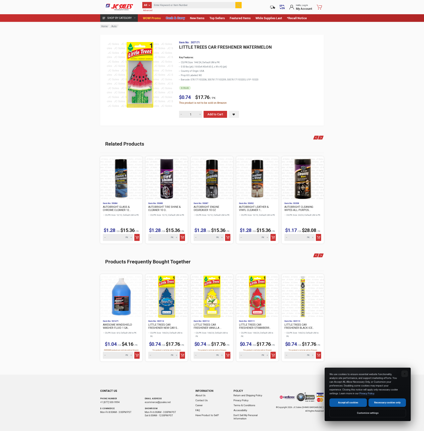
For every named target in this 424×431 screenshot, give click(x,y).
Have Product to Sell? (207, 415)
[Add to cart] (137, 237)
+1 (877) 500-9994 (110, 402)
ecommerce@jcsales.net (158, 402)
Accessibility (240, 410)
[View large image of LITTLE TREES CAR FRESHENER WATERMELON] (140, 74)
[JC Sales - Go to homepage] (119, 7)
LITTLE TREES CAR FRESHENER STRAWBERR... (255, 326)
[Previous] (316, 137)
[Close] (404, 373)
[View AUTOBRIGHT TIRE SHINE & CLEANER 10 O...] (167, 177)
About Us (200, 395)
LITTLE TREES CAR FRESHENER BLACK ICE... (299, 326)
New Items (197, 18)
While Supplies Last (269, 18)
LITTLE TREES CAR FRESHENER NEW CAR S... (163, 326)
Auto (114, 26)
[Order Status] (272, 7)
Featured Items (240, 18)
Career (199, 405)
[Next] (321, 137)
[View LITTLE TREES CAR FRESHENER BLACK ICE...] (303, 295)
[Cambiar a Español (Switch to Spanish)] (282, 7)
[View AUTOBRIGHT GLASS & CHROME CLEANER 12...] (121, 177)
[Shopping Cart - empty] (319, 7)
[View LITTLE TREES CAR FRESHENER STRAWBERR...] (257, 295)
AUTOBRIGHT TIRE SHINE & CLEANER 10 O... (164, 208)
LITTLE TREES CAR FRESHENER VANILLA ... (207, 326)
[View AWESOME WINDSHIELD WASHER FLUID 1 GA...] (121, 295)
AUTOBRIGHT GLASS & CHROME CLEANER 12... (117, 208)
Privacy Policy (241, 400)
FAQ (197, 410)
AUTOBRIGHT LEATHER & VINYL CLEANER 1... (254, 208)
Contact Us (201, 400)
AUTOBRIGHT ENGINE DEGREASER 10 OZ (206, 208)
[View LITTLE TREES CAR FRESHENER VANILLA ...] (212, 295)
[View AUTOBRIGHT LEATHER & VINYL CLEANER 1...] (257, 177)
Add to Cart (215, 114)
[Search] (238, 5)
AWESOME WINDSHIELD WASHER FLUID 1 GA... (117, 326)
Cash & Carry (175, 18)
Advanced (147, 10)
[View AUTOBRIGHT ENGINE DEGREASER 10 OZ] (212, 177)
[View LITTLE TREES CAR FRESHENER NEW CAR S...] (167, 295)
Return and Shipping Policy (248, 395)
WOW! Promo (152, 18)
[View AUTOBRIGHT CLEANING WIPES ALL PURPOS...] (303, 177)
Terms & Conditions (244, 405)
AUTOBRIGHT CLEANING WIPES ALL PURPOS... (298, 208)
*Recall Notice (297, 18)
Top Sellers (217, 18)
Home (104, 26)
